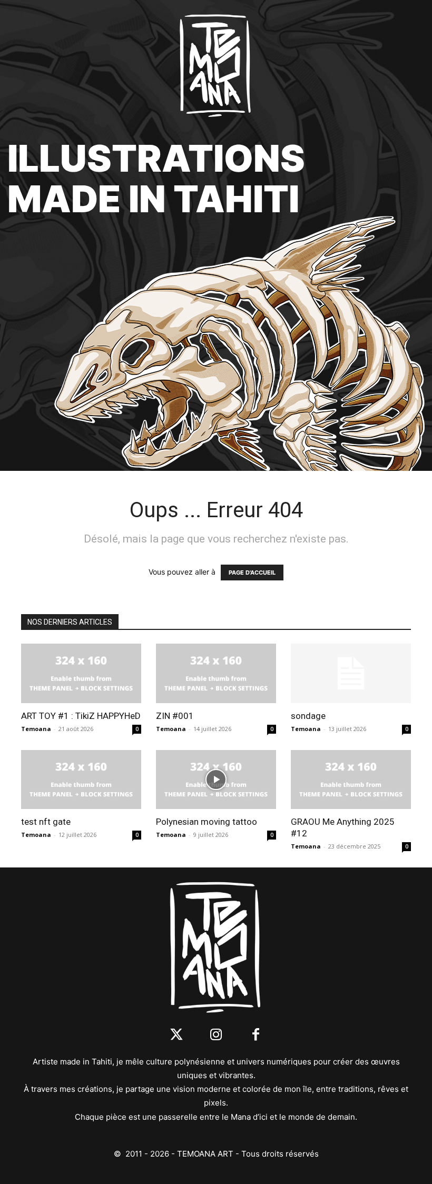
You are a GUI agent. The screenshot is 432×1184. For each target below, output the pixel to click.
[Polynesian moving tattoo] (216, 780)
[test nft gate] (81, 780)
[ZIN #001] (216, 673)
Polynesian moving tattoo (206, 821)
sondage (308, 716)
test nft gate (46, 821)
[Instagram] (216, 1035)
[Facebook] (256, 1035)
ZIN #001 (175, 716)
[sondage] (351, 673)
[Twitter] (177, 1035)
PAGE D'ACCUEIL (252, 572)
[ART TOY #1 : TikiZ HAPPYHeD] (81, 673)
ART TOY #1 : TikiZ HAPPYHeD (81, 716)
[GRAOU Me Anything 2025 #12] (351, 780)
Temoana (36, 729)
